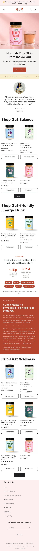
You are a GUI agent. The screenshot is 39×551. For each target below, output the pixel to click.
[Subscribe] (29, 528)
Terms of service (11, 546)
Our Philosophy (8, 499)
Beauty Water (25, 181)
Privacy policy (29, 543)
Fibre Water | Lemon (8, 143)
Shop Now (19, 70)
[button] (4, 9)
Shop (5, 487)
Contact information (20, 548)
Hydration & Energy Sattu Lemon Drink (8, 235)
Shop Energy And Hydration (12, 495)
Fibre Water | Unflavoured (25, 144)
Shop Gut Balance (9, 491)
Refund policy (20, 546)
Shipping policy (30, 546)
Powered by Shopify (19, 543)
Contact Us (7, 511)
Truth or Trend (8, 507)
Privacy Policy (8, 516)
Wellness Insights (9, 503)
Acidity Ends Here (8, 181)
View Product (10, 157)
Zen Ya (12, 543)
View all (19, 196)
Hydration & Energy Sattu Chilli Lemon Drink (27, 235)
